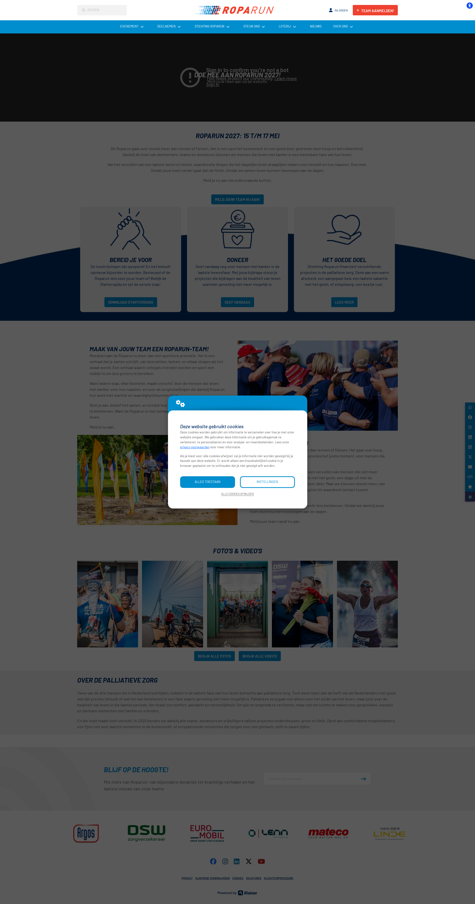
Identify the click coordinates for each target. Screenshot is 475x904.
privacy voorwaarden (195, 447)
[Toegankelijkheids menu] (470, 5)
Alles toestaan (207, 482)
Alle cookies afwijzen (237, 493)
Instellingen (267, 482)
